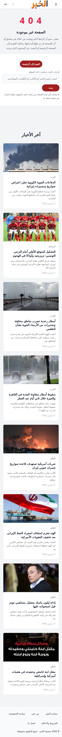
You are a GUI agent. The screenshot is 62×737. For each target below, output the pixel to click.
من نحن (35, 713)
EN (5, 4)
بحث (51, 87)
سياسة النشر (51, 713)
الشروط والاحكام (49, 723)
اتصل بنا (31, 723)
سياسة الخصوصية (17, 713)
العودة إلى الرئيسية (31, 63)
